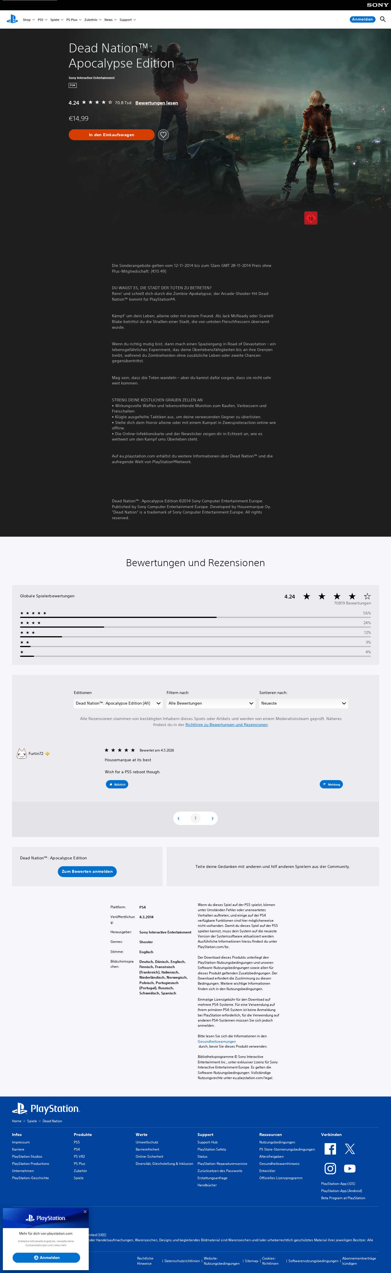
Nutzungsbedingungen (277, 1142)
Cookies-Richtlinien (270, 1261)
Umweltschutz (147, 1142)
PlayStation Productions (30, 1163)
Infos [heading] (17, 1134)
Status (203, 1156)
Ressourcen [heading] (270, 1134)
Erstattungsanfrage (213, 1177)
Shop (27, 19)
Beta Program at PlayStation (343, 1197)
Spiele (54, 19)
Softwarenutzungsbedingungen (313, 1260)
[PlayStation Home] (12, 19)
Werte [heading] (141, 1134)
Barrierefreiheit (147, 1149)
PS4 (77, 1149)
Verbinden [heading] (331, 1134)
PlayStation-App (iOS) (338, 1183)
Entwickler (267, 1170)
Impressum (21, 1142)
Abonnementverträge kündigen (359, 1261)
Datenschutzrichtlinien (182, 1260)
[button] (117, 784)
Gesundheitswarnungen (217, 1041)
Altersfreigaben (271, 1156)
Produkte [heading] (83, 1134)
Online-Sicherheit (149, 1156)
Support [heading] (205, 1134)
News (108, 19)
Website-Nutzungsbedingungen (222, 1261)
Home (16, 1121)
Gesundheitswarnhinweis (279, 1163)
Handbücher (207, 1185)
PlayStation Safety (212, 1149)
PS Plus (71, 19)
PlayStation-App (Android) (341, 1190)
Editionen (83, 692)
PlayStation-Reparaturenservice (222, 1163)
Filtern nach (177, 692)
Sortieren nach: (273, 692)
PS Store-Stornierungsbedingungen (287, 1149)
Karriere (18, 1149)
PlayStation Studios (27, 1156)
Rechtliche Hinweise (145, 1261)
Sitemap (251, 1260)
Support (126, 19)
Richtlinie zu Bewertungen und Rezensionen (226, 724)
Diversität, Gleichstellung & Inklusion (164, 1163)
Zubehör (90, 19)
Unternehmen (23, 1170)
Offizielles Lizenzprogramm (281, 1177)
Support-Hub (208, 1142)
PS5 (40, 19)
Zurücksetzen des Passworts (220, 1170)
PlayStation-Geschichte (30, 1177)
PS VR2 (79, 1156)
